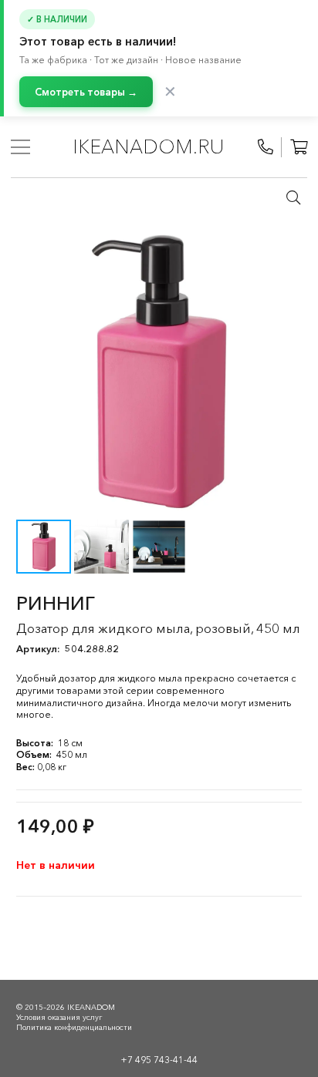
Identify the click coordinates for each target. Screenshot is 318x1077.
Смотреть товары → (86, 92)
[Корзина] (299, 147)
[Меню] (20, 147)
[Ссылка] (265, 147)
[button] (293, 197)
